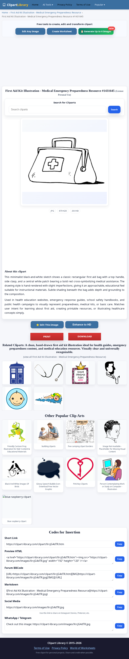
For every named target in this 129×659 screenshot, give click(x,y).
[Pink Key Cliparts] (80, 469)
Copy (119, 544)
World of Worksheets (82, 648)
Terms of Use (83, 4)
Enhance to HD (82, 324)
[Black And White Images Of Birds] (17, 469)
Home (35, 4)
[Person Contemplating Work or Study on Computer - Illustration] (112, 469)
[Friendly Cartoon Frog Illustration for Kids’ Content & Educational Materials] (17, 431)
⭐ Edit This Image (47, 324)
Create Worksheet (62, 31)
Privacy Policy (64, 4)
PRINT (46, 336)
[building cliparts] (48, 431)
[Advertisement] (64, 62)
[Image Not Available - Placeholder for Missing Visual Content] (112, 431)
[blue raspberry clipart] (17, 506)
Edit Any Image (30, 31)
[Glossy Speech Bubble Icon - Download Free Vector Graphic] (48, 469)
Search (114, 109)
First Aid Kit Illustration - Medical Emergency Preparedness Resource (46, 12)
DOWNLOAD (85, 336)
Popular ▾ (100, 4)
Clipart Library (57, 643)
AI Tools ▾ (48, 4)
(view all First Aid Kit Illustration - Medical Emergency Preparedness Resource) (64, 356)
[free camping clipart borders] (80, 431)
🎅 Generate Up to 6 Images (97, 30)
